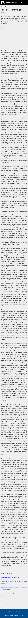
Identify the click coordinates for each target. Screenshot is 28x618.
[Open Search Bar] (22, 2)
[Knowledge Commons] (9, 2)
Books (2, 6)
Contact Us (10, 611)
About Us (18, 611)
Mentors (7, 6)
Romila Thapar (4, 13)
